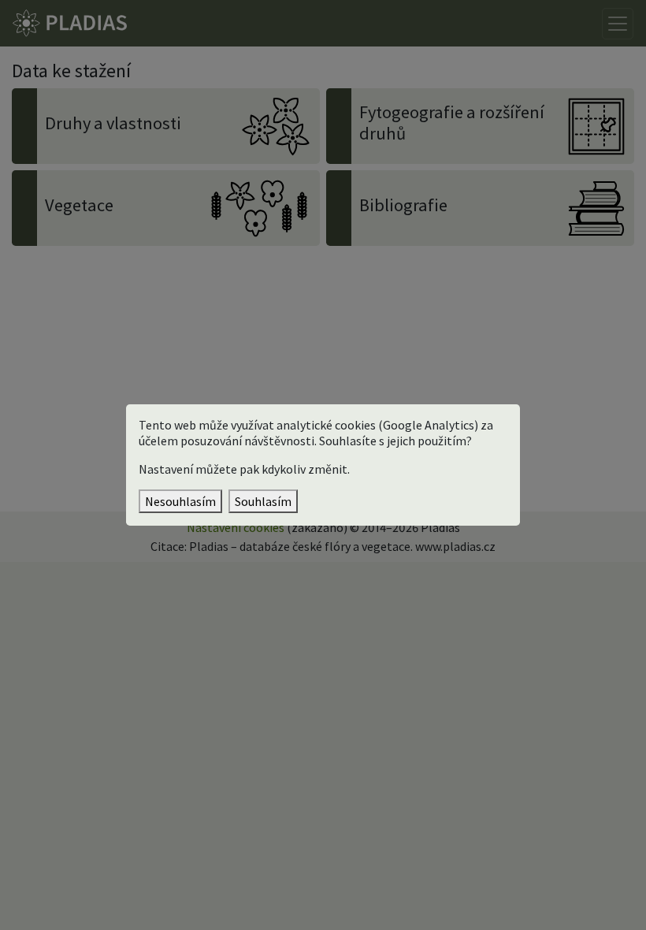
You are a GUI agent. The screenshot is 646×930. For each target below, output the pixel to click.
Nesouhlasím (180, 501)
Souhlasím (263, 501)
